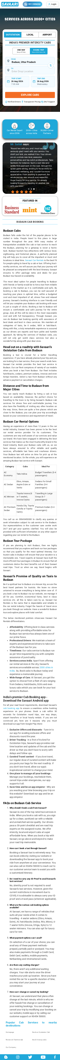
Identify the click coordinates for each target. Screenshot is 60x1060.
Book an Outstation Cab (41, 1032)
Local (30, 34)
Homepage (10, 1032)
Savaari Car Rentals (34, 260)
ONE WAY (21, 51)
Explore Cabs (30, 94)
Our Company (11, 1047)
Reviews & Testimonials (14, 1040)
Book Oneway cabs (39, 1040)
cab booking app (11, 708)
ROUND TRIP (38, 51)
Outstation (13, 34)
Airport (47, 34)
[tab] (28, 189)
